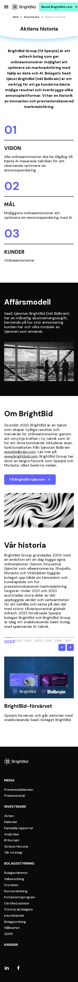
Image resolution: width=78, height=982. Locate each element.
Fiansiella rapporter (18, 828)
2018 (58, 640)
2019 (48, 640)
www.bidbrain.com (20, 451)
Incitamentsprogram (19, 897)
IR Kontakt (12, 840)
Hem (16, 17)
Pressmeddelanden (18, 790)
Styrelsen (11, 885)
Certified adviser (16, 903)
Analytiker (11, 834)
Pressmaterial (14, 796)
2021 (27, 640)
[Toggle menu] (6, 6)
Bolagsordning (15, 922)
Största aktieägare (18, 909)
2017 (68, 640)
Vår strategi (13, 852)
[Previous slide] (62, 647)
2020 (38, 640)
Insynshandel (14, 915)
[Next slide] (70, 647)
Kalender (10, 822)
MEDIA (9, 780)
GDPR (8, 934)
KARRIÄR (11, 945)
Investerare (31, 17)
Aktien (9, 816)
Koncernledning (15, 891)
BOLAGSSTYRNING (19, 863)
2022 (18, 640)
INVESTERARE (15, 806)
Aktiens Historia (16, 846)
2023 (8, 638)
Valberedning (14, 879)
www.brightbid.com (21, 456)
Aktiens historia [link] (55, 17)
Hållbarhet (12, 928)
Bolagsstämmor (16, 873)
